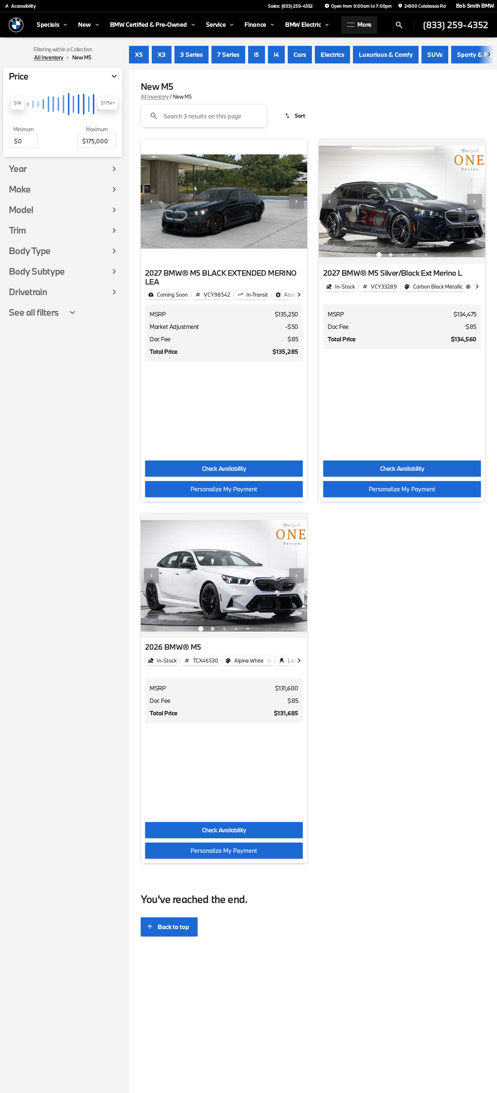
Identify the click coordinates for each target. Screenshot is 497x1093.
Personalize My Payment (224, 489)
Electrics (332, 54)
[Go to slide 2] (212, 254)
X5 (139, 54)
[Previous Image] (151, 201)
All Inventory (155, 96)
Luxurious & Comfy (386, 54)
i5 (256, 54)
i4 (276, 54)
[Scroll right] (489, 54)
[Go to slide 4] (236, 254)
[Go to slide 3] (224, 254)
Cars (300, 54)
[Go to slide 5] (247, 254)
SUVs (434, 54)
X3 (162, 54)
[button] (153, 201)
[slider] (17, 103)
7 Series (228, 54)
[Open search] (399, 25)
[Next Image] (296, 201)
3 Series (191, 54)
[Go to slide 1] (200, 254)
